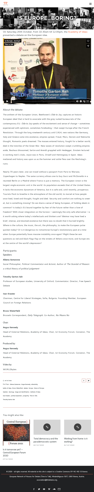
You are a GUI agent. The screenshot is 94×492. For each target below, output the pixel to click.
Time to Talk (33, 396)
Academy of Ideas (77, 31)
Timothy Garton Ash (9, 399)
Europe (31, 388)
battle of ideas (7, 388)
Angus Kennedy (25, 384)
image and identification (22, 392)
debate (26, 388)
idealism (5, 392)
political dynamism (16, 396)
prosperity (26, 396)
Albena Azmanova (15, 384)
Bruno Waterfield (17, 388)
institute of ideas (35, 392)
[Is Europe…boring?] (84, 380)
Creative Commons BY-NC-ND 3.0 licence (71, 471)
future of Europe (39, 388)
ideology (11, 392)
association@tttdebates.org (47, 480)
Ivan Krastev (6, 396)
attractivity (34, 384)
